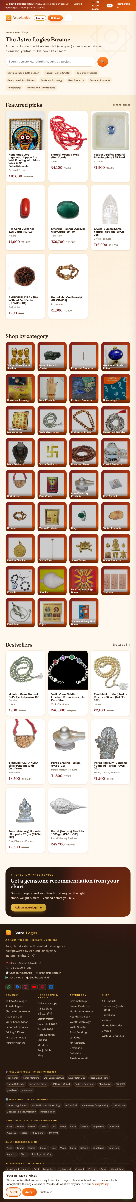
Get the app (16, 977)
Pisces (24, 1132)
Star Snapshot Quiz (54, 1077)
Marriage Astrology (81, 1011)
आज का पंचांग (27, 1090)
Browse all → (122, 644)
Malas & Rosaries (112, 1025)
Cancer (43, 1126)
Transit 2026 (45, 1029)
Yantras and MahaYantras (40, 87)
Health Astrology (80, 1016)
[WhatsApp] (8, 987)
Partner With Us (15, 1042)
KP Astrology (77, 1042)
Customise (46, 1192)
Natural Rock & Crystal (57, 72)
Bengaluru (48, 1169)
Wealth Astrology (80, 1022)
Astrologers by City (41, 1154)
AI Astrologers (13, 1006)
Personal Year (47, 1111)
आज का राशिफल (45, 1019)
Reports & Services (16, 1027)
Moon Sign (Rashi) (99, 1077)
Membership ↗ (124, 5)
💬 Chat (55, 17)
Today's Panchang (84, 1083)
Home (8, 32)
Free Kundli (12, 1077)
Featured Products (99, 80)
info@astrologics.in (50, 972)
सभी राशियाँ (53, 1132)
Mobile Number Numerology (46, 1105)
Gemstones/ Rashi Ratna (21, 80)
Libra (73, 1126)
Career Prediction (80, 1006)
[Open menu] (68, 18)
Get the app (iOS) (39, 977)
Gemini (31, 1126)
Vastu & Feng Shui (113, 1036)
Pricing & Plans (14, 1032)
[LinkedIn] (51, 987)
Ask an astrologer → (28, 907)
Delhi (36, 1169)
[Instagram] (25, 987)
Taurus (20, 1126)
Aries (9, 1126)
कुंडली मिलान (12, 1090)
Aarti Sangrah (46, 1034)
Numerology (14, 87)
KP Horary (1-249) (61, 1083)
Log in (39, 17)
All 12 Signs (45, 1008)
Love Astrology (78, 1001)
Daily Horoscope (47, 1003)
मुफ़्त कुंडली (120, 1083)
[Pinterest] (42, 987)
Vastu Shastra (78, 1027)
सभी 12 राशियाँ (45, 1013)
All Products (109, 1001)
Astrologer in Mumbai (18, 1169)
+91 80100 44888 (95, 5)
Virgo (63, 1126)
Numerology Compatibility (94, 1105)
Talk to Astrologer (16, 1001)
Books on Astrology (52, 80)
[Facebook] (17, 987)
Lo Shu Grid (71, 1105)
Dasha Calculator (16, 1083)
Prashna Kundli (79, 1058)
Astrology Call (13, 1016)
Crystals (106, 1030)
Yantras (106, 1020)
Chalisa (42, 1039)
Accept (29, 1192)
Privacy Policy (100, 1184)
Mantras (43, 1045)
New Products (76, 80)
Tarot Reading (78, 1032)
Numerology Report (17, 1105)
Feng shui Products (86, 72)
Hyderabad (65, 1169)
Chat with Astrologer (18, 1011)
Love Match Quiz (76, 1077)
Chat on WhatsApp (20, 972)
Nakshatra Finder (38, 1083)
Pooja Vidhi (45, 1050)
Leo (54, 1126)
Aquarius (11, 1132)
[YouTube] (34, 987)
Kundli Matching (31, 1077)
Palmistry (75, 1053)
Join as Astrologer (16, 1037)
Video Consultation (16, 1022)
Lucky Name (119, 1105)
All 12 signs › (38, 1132)
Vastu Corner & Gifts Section (23, 72)
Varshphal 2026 (47, 1024)
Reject (13, 1192)
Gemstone (76, 1047)
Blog (40, 1055)
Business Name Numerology (21, 1111)
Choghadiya (105, 1083)
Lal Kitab (75, 1037)
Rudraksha (108, 1015)
